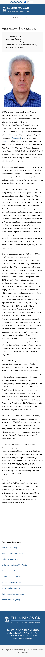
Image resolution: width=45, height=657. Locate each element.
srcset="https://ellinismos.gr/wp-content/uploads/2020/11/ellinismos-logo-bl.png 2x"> (22, 12)
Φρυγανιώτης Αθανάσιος (12, 571)
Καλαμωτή (16, 138)
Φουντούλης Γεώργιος (11, 576)
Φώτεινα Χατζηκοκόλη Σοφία (14, 565)
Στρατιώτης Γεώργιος (11, 600)
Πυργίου (5, 141)
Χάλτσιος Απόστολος (11, 559)
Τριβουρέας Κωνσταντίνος (13, 594)
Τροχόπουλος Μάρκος (11, 588)
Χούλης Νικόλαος (9, 548)
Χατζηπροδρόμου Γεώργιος (13, 553)
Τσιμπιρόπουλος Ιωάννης (12, 582)
